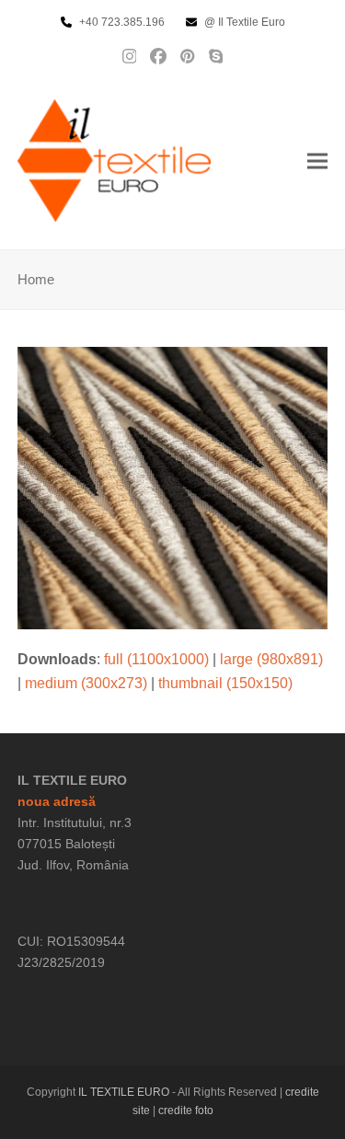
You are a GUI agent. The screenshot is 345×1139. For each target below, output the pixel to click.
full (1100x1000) (156, 659)
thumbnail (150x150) (225, 683)
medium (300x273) (86, 683)
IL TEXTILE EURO (125, 1092)
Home (35, 279)
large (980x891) (271, 659)
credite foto (185, 1110)
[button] (317, 160)
